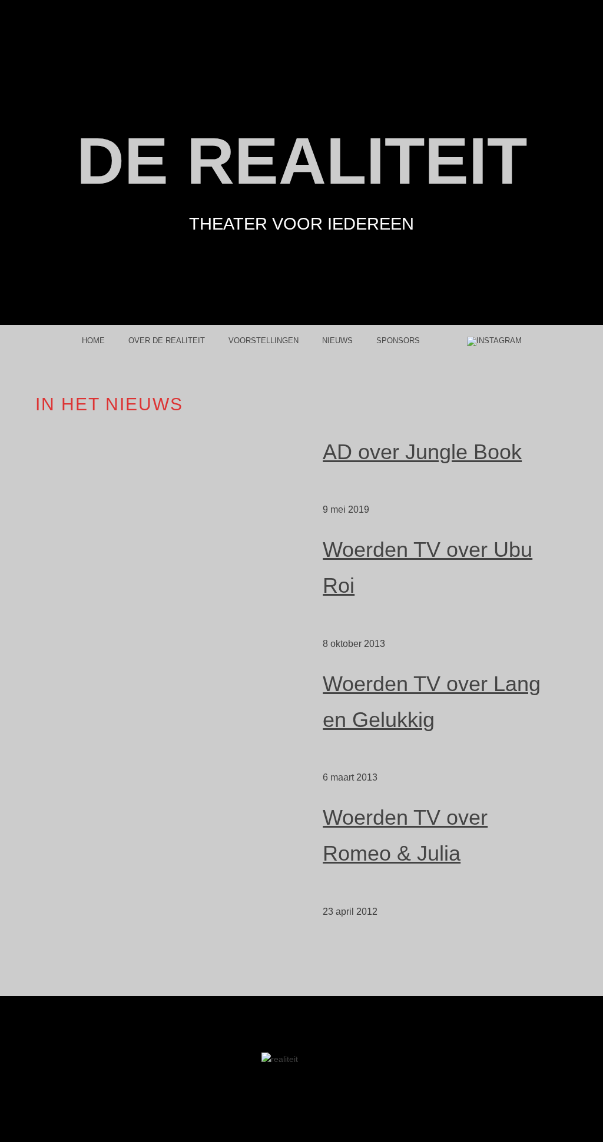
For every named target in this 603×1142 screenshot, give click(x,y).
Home (93, 340)
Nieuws (337, 340)
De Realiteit (302, 161)
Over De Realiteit (166, 340)
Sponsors (398, 340)
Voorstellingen (263, 340)
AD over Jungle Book (422, 452)
